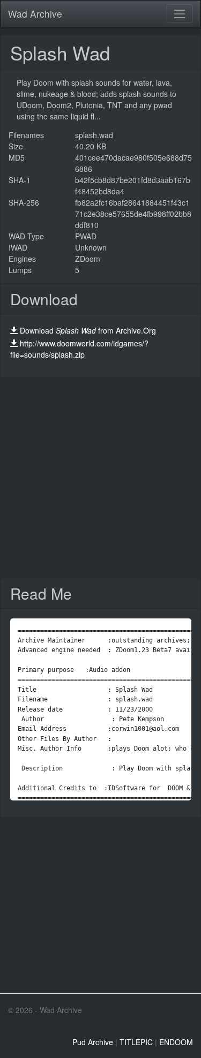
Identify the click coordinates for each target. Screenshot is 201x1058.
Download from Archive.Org (88, 330)
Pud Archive (92, 1042)
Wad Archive (35, 13)
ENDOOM (176, 1042)
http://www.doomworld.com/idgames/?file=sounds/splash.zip (79, 349)
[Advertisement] (100, 477)
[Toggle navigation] (180, 13)
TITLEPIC (136, 1042)
